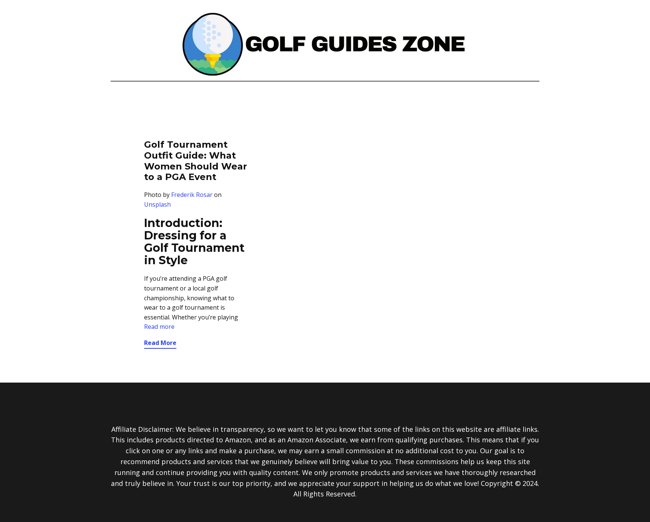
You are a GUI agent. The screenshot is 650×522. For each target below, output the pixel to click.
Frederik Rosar (192, 195)
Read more (159, 326)
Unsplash (157, 204)
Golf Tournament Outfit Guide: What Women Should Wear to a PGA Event (195, 160)
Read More (160, 343)
